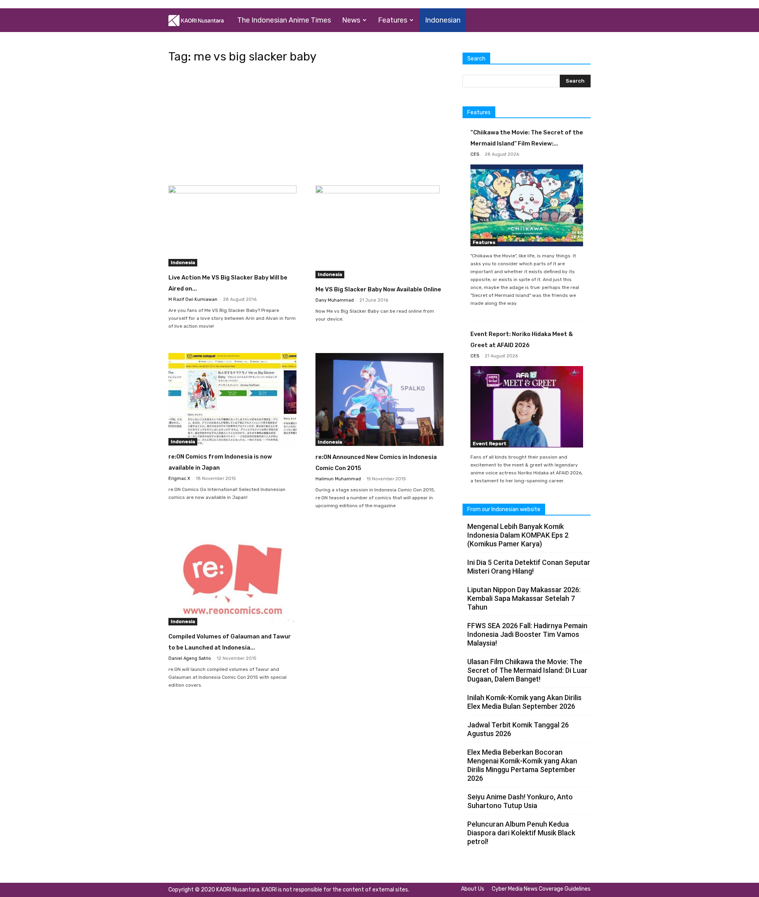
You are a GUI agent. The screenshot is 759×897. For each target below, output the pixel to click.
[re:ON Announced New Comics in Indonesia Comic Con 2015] (379, 399)
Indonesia (183, 262)
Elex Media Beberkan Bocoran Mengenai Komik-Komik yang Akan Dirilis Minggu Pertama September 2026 (522, 765)
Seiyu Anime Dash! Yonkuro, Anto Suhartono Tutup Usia (520, 801)
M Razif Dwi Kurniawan (192, 299)
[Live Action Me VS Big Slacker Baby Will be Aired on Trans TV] (232, 225)
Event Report (489, 443)
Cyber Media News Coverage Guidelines (541, 889)
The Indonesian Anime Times (284, 20)
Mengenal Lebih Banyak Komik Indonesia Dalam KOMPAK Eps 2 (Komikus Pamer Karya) (517, 535)
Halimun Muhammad (338, 479)
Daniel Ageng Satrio (189, 658)
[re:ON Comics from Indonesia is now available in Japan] (232, 399)
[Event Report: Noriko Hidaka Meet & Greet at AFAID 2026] (526, 407)
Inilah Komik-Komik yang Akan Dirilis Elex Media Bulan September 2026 (524, 701)
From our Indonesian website (503, 509)
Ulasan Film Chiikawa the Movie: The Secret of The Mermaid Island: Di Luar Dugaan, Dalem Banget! (527, 670)
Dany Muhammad (334, 300)
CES (474, 154)
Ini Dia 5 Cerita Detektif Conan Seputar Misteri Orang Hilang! (528, 566)
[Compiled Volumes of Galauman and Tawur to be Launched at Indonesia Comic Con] (232, 579)
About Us (472, 889)
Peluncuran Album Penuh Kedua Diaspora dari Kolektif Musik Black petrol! (521, 833)
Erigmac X (179, 478)
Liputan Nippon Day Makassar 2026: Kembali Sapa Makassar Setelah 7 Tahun (524, 598)
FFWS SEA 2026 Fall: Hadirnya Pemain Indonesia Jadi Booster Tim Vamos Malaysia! (527, 634)
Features (392, 20)
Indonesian (443, 20)
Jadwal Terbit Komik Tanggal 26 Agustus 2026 (518, 729)
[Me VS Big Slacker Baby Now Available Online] (379, 231)
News (351, 20)
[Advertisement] (306, 127)
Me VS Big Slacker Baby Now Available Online (378, 289)
